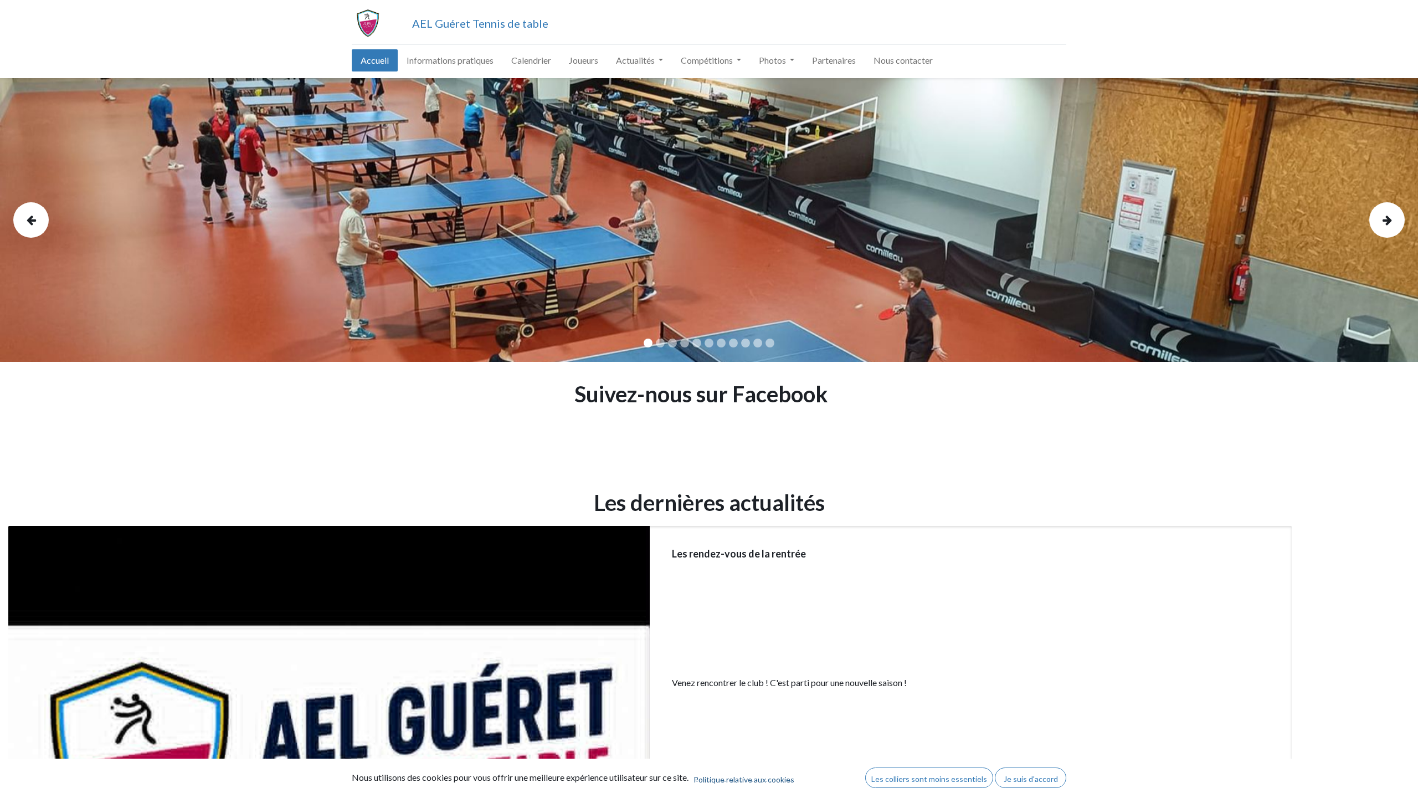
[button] (929, 777)
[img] (70, 220)
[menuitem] (375, 60)
